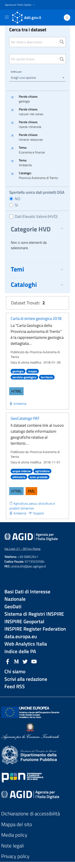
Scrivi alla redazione (25, 679)
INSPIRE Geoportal (24, 621)
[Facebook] (7, 661)
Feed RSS (14, 686)
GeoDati (12, 606)
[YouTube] (34, 661)
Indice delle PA (20, 651)
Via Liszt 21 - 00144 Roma (22, 548)
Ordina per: (16, 72)
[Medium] (16, 661)
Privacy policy (15, 856)
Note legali (12, 845)
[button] (20, 4)
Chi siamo (14, 671)
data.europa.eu (20, 636)
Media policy (14, 835)
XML (31, 491)
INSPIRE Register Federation (35, 629)
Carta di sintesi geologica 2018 (36, 318)
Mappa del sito (16, 824)
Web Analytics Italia (25, 644)
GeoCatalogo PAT (25, 418)
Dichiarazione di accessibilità (30, 813)
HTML (16, 391)
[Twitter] (25, 661)
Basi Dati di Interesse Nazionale (27, 595)
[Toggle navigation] (6, 17)
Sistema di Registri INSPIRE (34, 614)
